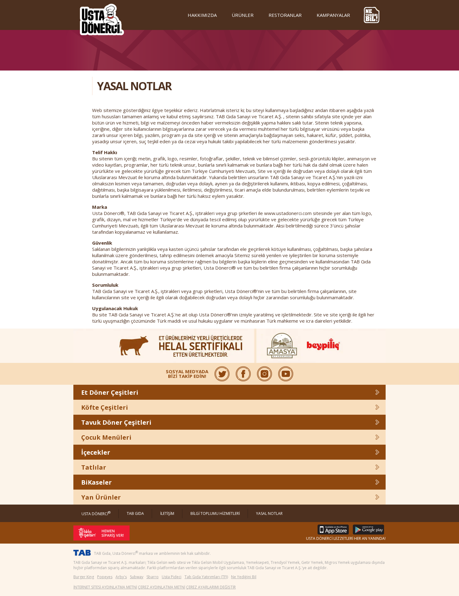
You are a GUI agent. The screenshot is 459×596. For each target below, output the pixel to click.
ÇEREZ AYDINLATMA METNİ (161, 587)
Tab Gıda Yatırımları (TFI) (206, 576)
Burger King (83, 576)
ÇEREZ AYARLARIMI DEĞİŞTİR (211, 587)
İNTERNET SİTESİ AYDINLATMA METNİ (105, 587)
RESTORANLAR (285, 15)
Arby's (121, 576)
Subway (136, 576)
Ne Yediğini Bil (243, 576)
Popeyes (104, 576)
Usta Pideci (171, 576)
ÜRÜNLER (243, 15)
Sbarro (152, 576)
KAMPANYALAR (333, 15)
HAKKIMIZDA (202, 15)
